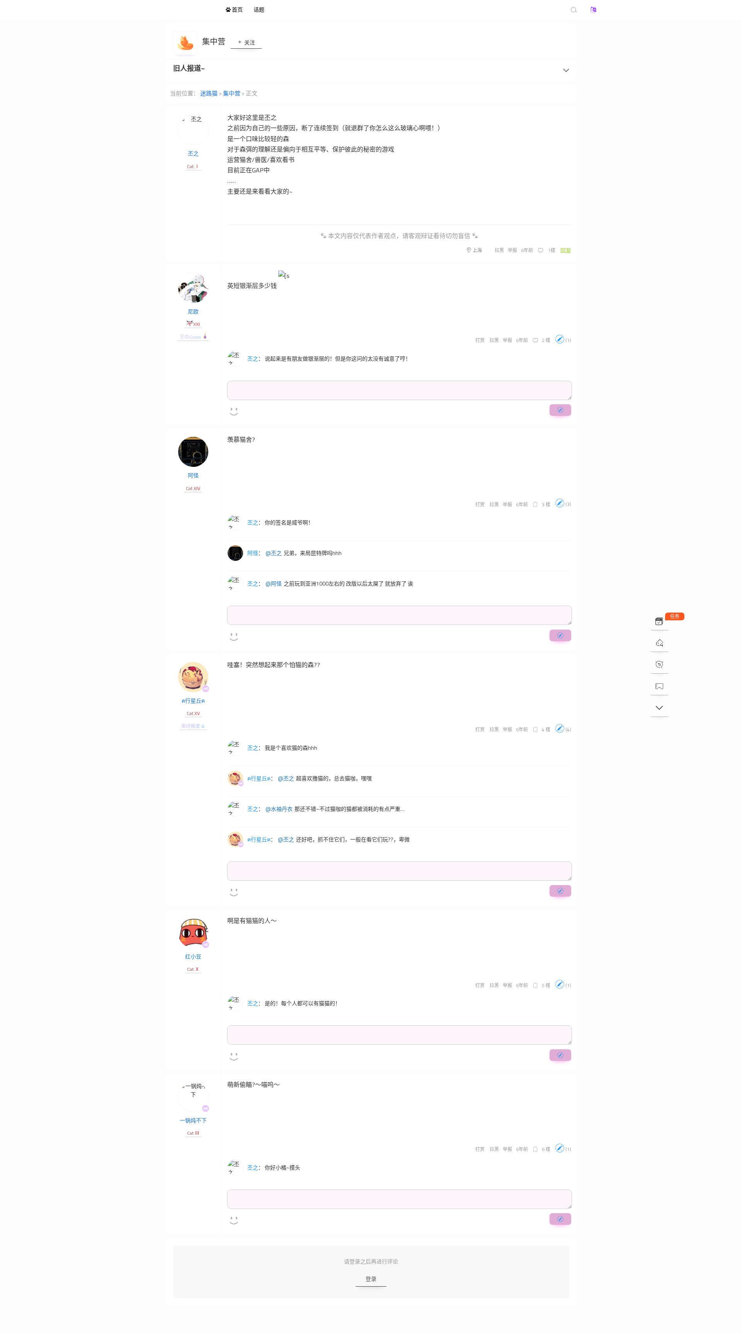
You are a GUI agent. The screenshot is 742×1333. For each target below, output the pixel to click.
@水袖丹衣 (279, 809)
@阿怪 (273, 583)
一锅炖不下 (193, 1120)
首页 (237, 9)
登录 (371, 1279)
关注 (249, 42)
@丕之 (273, 553)
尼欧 (193, 311)
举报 (512, 250)
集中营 (214, 42)
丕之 (193, 153)
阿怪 (193, 475)
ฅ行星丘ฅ (193, 700)
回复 (565, 250)
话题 (259, 9)
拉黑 (499, 250)
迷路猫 (177, 9)
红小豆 (193, 956)
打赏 (480, 340)
